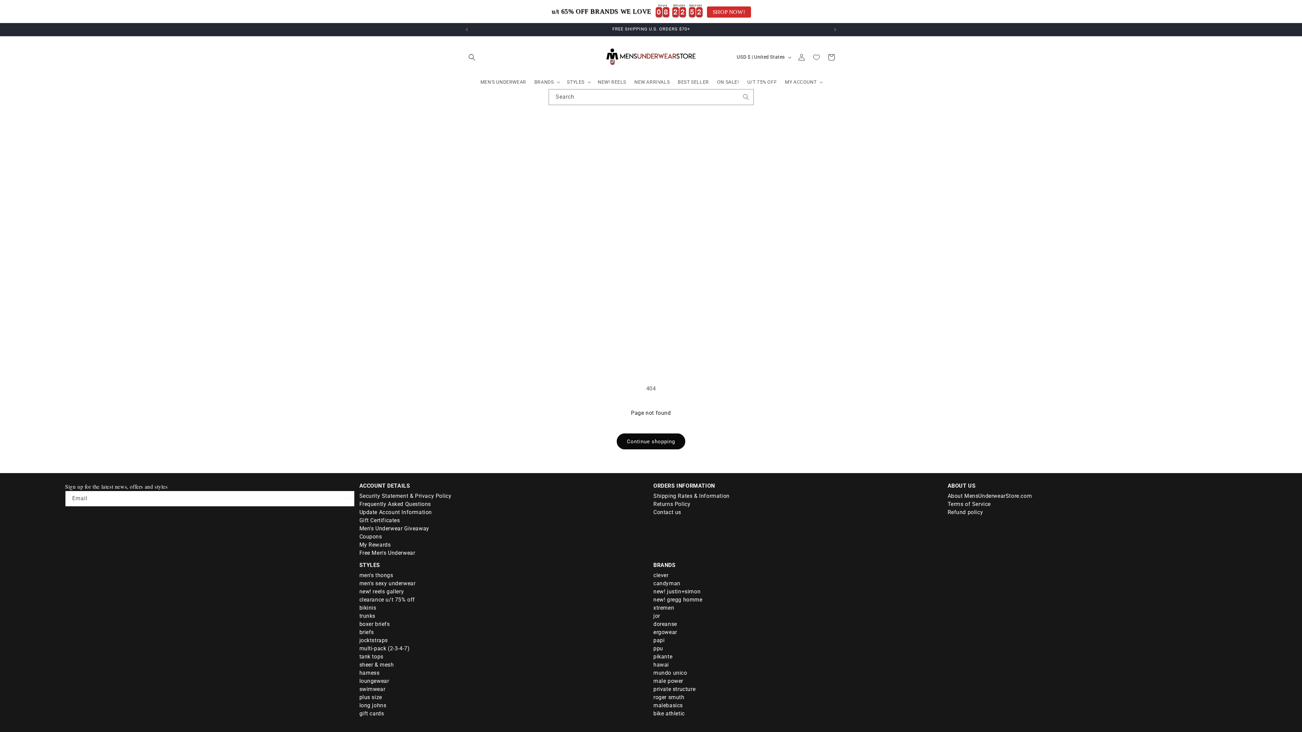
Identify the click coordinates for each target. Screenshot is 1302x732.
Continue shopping (651, 442)
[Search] (745, 96)
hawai (661, 665)
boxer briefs (374, 624)
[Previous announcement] (466, 29)
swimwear (372, 689)
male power (668, 681)
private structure (674, 689)
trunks (367, 616)
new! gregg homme (678, 599)
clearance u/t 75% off (387, 599)
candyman (666, 583)
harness (369, 673)
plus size (370, 697)
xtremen (663, 608)
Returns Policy (671, 504)
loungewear (374, 681)
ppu (658, 648)
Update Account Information (395, 512)
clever (661, 575)
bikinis (367, 608)
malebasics (668, 705)
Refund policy (965, 512)
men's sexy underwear (387, 583)
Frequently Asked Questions (395, 504)
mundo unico (670, 673)
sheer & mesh (376, 665)
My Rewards (375, 545)
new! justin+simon (677, 591)
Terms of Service (969, 504)
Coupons (370, 536)
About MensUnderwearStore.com (990, 496)
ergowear (665, 632)
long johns (373, 705)
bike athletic (669, 713)
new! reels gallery (381, 591)
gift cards (371, 713)
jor (656, 616)
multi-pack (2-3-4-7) (384, 648)
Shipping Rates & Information (691, 496)
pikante (662, 656)
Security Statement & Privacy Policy (405, 496)
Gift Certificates (379, 520)
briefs (366, 632)
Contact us (667, 512)
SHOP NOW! (729, 12)
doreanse (665, 624)
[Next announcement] (835, 29)
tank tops (371, 656)
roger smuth (669, 697)
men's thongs (376, 575)
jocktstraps (373, 640)
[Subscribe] (347, 498)
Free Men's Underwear (387, 553)
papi (659, 640)
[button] (472, 57)
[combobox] (651, 97)
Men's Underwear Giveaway (394, 528)
